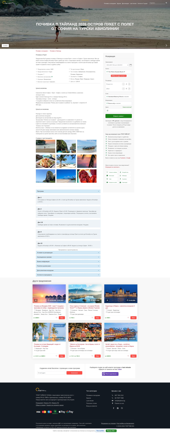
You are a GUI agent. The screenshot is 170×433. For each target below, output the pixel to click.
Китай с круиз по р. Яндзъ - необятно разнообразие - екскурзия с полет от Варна (120, 345)
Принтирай (124, 182)
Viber (110, 179)
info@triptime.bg (119, 400)
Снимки (5, 45)
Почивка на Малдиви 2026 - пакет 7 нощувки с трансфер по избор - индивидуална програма (49, 307)
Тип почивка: (74, 71)
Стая (106, 93)
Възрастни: (109, 84)
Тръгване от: (74, 76)
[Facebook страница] (114, 408)
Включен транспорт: (43, 81)
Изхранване (108, 100)
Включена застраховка (44, 76)
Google (128, 158)
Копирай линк (125, 172)
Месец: (73, 79)
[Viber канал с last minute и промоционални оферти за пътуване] (122, 408)
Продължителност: (43, 71)
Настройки (100, 430)
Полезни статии (91, 403)
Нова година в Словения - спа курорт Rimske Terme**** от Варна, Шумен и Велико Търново (85, 307)
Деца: (108, 88)
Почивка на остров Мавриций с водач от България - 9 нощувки (47, 345)
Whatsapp (124, 175)
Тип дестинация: (75, 69)
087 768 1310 (118, 395)
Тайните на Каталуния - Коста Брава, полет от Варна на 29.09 (85, 345)
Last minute (133, 3)
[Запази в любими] (56, 318)
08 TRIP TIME (119, 398)
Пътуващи (108, 80)
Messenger (111, 175)
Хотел (107, 68)
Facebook (122, 158)
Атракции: (40, 79)
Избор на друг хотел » (119, 76)
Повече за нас (119, 403)
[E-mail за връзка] (113, 400)
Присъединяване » (111, 374)
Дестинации (125, 3)
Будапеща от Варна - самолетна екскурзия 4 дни (120, 307)
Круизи (119, 3)
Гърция (142, 3)
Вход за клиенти (91, 406)
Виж (62, 317)
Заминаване (109, 62)
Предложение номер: (44, 69)
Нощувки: (40, 74)
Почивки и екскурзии (110, 3)
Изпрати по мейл (113, 182)
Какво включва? (127, 107)
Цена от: (73, 81)
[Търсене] (166, 2)
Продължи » (111, 430)
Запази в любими (113, 172)
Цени (106, 107)
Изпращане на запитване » (112, 167)
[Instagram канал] (118, 408)
